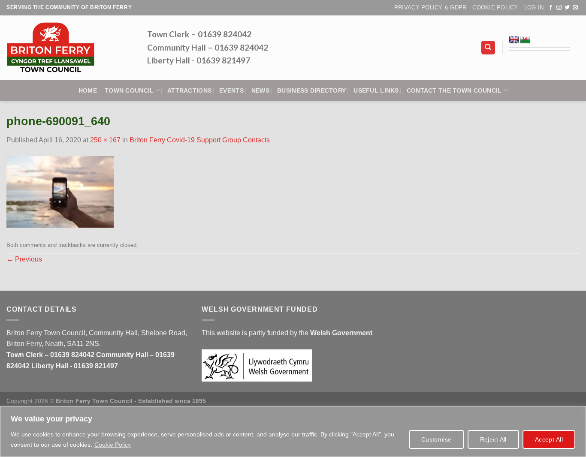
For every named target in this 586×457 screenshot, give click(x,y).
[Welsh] (525, 40)
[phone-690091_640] (60, 191)
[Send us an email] (575, 8)
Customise (436, 439)
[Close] (577, 413)
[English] (514, 40)
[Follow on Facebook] (550, 8)
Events (231, 90)
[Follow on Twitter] (567, 8)
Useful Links (376, 90)
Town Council (129, 90)
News (260, 90)
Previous (24, 259)
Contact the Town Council (454, 90)
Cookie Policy (112, 444)
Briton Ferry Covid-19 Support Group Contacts (200, 140)
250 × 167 (105, 140)
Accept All (549, 439)
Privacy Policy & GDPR (430, 7)
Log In (534, 7)
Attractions (189, 90)
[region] (293, 431)
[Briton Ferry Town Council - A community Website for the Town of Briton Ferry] (70, 47)
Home (88, 90)
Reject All (493, 439)
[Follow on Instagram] (559, 8)
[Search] (488, 48)
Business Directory (311, 90)
